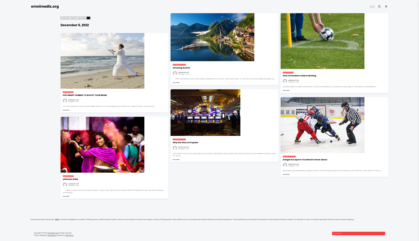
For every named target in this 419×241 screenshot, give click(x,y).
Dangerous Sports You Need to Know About (305, 159)
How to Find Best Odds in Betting (299, 75)
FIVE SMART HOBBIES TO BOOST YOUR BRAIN (85, 95)
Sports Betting (288, 72)
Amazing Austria (181, 67)
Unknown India (70, 179)
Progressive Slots (179, 64)
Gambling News (68, 92)
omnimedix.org (45, 6)
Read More (176, 82)
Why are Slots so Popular (185, 142)
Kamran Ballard (183, 72)
